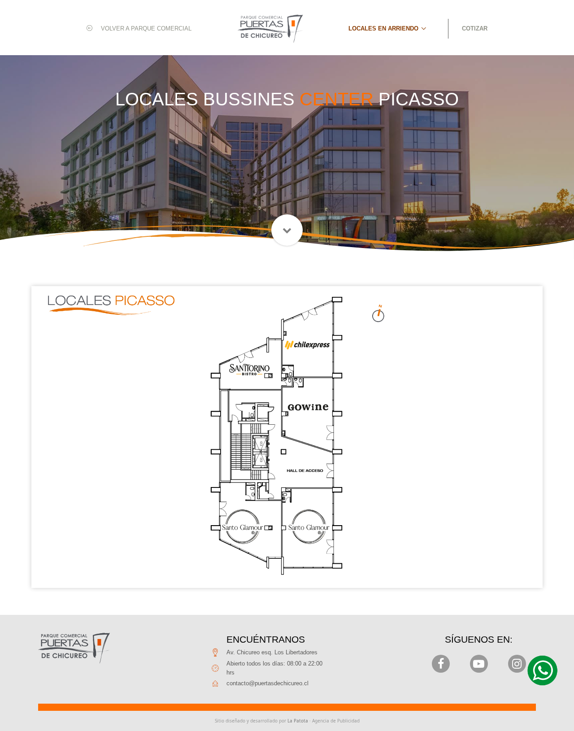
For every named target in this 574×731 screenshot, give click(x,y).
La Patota (297, 721)
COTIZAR (474, 28)
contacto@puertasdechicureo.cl (267, 683)
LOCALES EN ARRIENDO (383, 28)
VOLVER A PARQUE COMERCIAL (145, 28)
